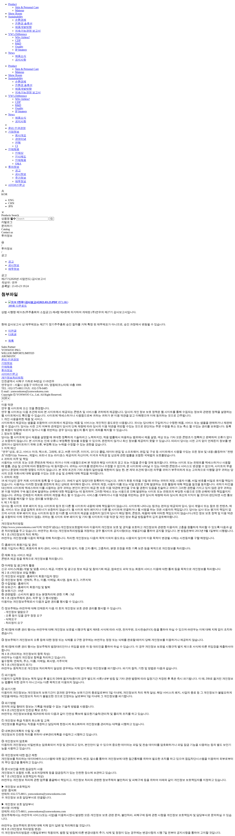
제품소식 (20, 56)
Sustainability (15, 16)
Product (12, 4)
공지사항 (20, 59)
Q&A (18, 163)
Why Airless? (22, 37)
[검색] (51, 219)
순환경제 (20, 19)
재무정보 (20, 181)
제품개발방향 (23, 27)
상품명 (8, 218)
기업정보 (13, 131)
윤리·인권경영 (17, 128)
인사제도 (20, 156)
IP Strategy (21, 49)
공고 (18, 170)
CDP (18, 40)
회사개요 (20, 135)
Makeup (19, 10)
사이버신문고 (16, 184)
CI (16, 146)
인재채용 (13, 149)
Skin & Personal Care (27, 7)
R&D (18, 43)
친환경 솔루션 (23, 23)
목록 (11, 340)
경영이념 (20, 138)
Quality (19, 46)
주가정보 (20, 177)
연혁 (18, 142)
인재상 (19, 152)
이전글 (12, 330)
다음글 (12, 334)
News (11, 52)
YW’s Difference (17, 34)
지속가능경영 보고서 (28, 30)
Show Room (15, 13)
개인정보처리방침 (12, 377)
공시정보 (20, 174)
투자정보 (13, 166)
